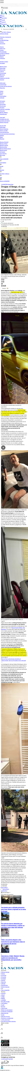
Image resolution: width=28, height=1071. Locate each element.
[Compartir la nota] (2, 282)
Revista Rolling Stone (5, 148)
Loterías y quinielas (5, 109)
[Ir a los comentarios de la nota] (3, 280)
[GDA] (5, 1064)
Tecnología (3, 104)
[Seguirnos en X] (2, 1029)
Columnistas (3, 84)
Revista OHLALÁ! (4, 142)
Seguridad (2, 68)
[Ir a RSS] (2, 1038)
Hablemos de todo (5, 78)
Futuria (2, 47)
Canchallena (3, 96)
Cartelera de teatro (5, 121)
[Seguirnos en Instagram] (2, 1033)
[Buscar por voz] (26, 29)
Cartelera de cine (4, 119)
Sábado (2, 135)
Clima (1, 38)
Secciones (4, 18)
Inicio (3, 16)
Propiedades (3, 52)
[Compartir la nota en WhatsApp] (3, 282)
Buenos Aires (3, 66)
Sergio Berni (6, 889)
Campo (2, 50)
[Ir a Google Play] (5, 1042)
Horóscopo (3, 106)
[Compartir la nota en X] (3, 286)
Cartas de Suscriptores (6, 86)
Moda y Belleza (4, 112)
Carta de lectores (4, 132)
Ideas (1, 137)
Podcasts (2, 111)
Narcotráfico (4, 887)
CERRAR (2, 0)
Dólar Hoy (2, 48)
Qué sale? (2, 117)
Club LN (4, 22)
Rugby (1, 93)
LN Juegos (2, 101)
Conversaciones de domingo (7, 134)
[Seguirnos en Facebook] (2, 1025)
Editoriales (2, 83)
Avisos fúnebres (4, 129)
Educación (2, 70)
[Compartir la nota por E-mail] (5, 286)
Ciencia (2, 76)
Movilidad (2, 55)
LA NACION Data (4, 40)
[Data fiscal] (2, 1068)
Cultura (2, 71)
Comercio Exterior (4, 53)
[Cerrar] (23, 26)
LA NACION (4, 184)
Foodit (3, 20)
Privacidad (10, 1059)
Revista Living (3, 147)
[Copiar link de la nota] (2, 284)
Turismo (2, 102)
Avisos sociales (4, 130)
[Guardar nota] (2, 280)
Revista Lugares (4, 145)
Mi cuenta (4, 24)
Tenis (1, 94)
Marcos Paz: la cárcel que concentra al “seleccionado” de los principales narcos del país (13, 659)
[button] (14, 103)
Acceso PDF (3, 125)
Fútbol (1, 91)
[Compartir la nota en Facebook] (2, 286)
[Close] (2, 962)
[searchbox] (13, 29)
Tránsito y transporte (5, 37)
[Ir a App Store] (5, 1046)
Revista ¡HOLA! (3, 144)
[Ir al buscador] (2, 10)
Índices (2, 56)
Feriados (2, 107)
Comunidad (3, 73)
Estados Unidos (4, 61)
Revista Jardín (3, 150)
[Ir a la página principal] (14, 14)
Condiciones (4, 1059)
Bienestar (2, 75)
